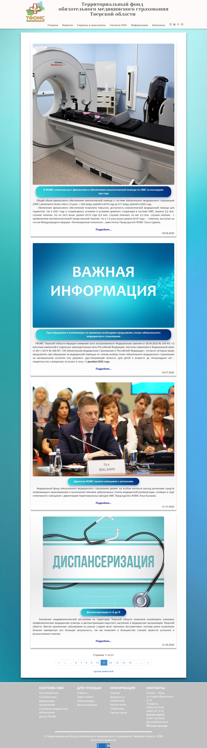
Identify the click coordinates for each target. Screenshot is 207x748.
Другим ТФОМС (48, 716)
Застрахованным (48, 693)
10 (97, 662)
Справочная (117, 708)
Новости (67, 25)
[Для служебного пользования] (174, 24)
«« (59, 662)
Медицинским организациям (47, 702)
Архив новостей (103, 671)
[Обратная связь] (170, 24)
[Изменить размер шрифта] (178, 24)
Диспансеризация (87, 704)
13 (117, 662)
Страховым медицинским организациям (53, 710)
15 (130, 662)
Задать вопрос (85, 696)
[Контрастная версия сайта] (182, 24)
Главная (53, 25)
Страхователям (48, 697)
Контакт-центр (118, 704)
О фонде (115, 693)
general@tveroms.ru (157, 722)
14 (123, 662)
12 (110, 662)
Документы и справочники (117, 698)
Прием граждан (86, 701)
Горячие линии (118, 712)
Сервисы (82, 693)
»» (148, 662)
